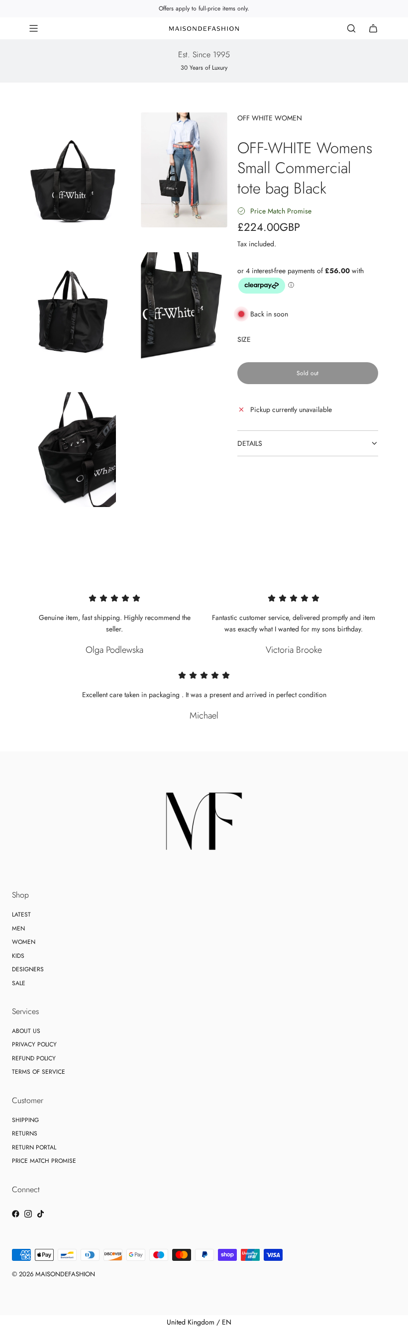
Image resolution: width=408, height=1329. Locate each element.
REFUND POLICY (34, 1058)
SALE (18, 983)
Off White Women (269, 118)
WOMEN (23, 941)
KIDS (18, 955)
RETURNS (24, 1133)
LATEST (21, 914)
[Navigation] (33, 28)
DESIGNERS (28, 969)
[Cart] (373, 28)
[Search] (351, 28)
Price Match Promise (280, 211)
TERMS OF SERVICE (38, 1071)
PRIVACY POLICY (34, 1044)
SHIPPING (25, 1120)
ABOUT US (26, 1030)
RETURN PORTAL (34, 1147)
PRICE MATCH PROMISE (44, 1160)
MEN (18, 928)
